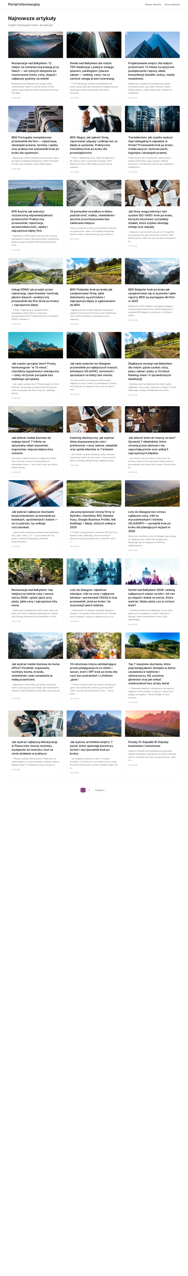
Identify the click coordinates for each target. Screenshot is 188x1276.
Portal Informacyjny (24, 4)
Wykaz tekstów (153, 4)
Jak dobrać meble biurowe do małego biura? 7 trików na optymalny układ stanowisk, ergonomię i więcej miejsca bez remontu (32, 445)
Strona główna (172, 4)
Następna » (100, 790)
